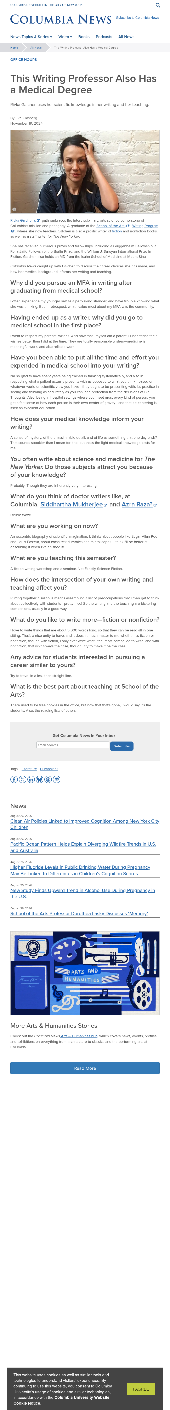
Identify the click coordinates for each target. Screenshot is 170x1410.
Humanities (49, 768)
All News (36, 48)
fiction (117, 231)
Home (14, 48)
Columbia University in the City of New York (46, 5)
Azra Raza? (137, 504)
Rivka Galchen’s (23, 220)
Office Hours (23, 59)
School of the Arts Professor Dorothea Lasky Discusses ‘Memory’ (79, 913)
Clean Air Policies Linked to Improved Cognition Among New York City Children (84, 824)
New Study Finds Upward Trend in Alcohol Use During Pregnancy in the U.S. (82, 893)
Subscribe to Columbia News (137, 17)
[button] (14, 779)
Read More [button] (85, 1068)
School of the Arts (110, 225)
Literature (29, 768)
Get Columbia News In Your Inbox (84, 735)
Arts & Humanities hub (78, 1036)
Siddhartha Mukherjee (71, 504)
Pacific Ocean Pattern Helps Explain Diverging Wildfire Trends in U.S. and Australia (83, 846)
